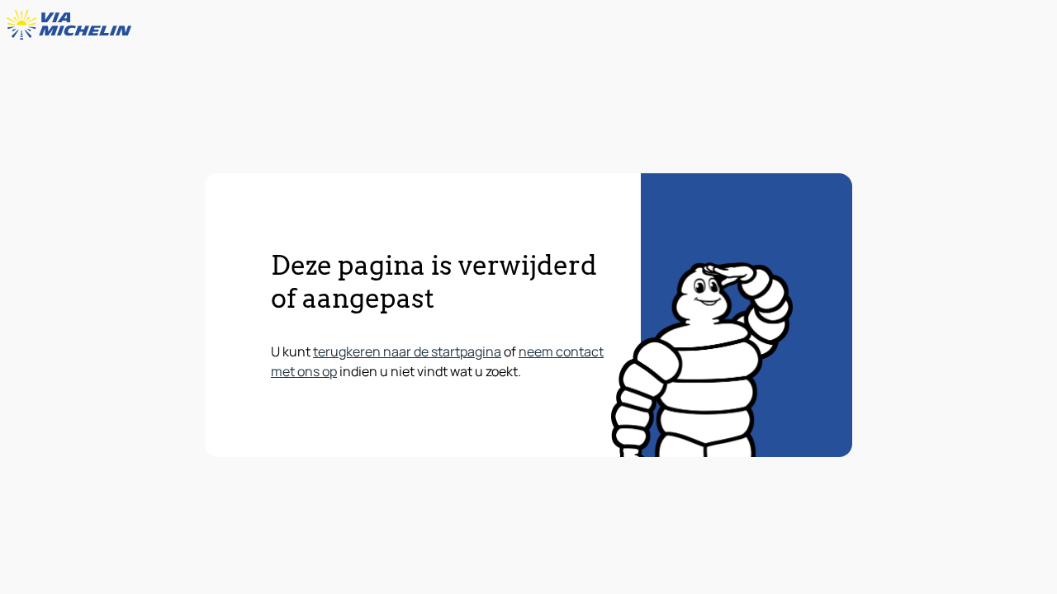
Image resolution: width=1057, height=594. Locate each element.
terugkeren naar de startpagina (407, 351)
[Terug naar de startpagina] (73, 25)
